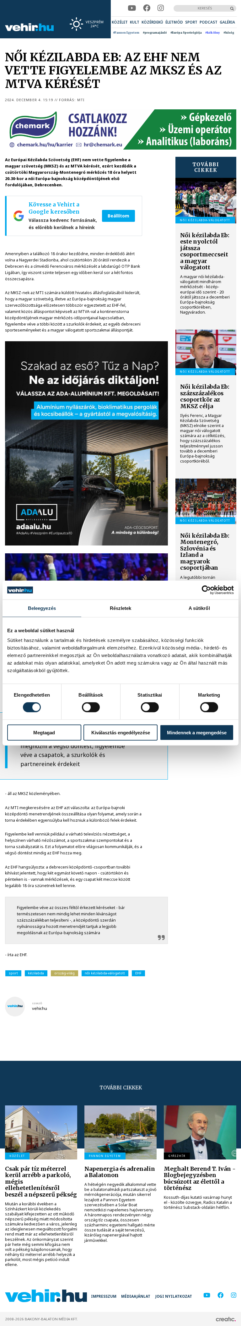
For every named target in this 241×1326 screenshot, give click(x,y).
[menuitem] (120, 22)
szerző (37, 1003)
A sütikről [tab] (199, 608)
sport (13, 973)
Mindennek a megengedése (197, 732)
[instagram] (161, 8)
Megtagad (44, 732)
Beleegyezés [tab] (42, 608)
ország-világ (64, 973)
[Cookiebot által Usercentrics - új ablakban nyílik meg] (206, 590)
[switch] (91, 707)
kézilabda (36, 973)
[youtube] (132, 8)
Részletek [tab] (120, 608)
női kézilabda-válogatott (105, 973)
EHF (138, 973)
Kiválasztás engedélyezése (120, 732)
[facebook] (146, 8)
